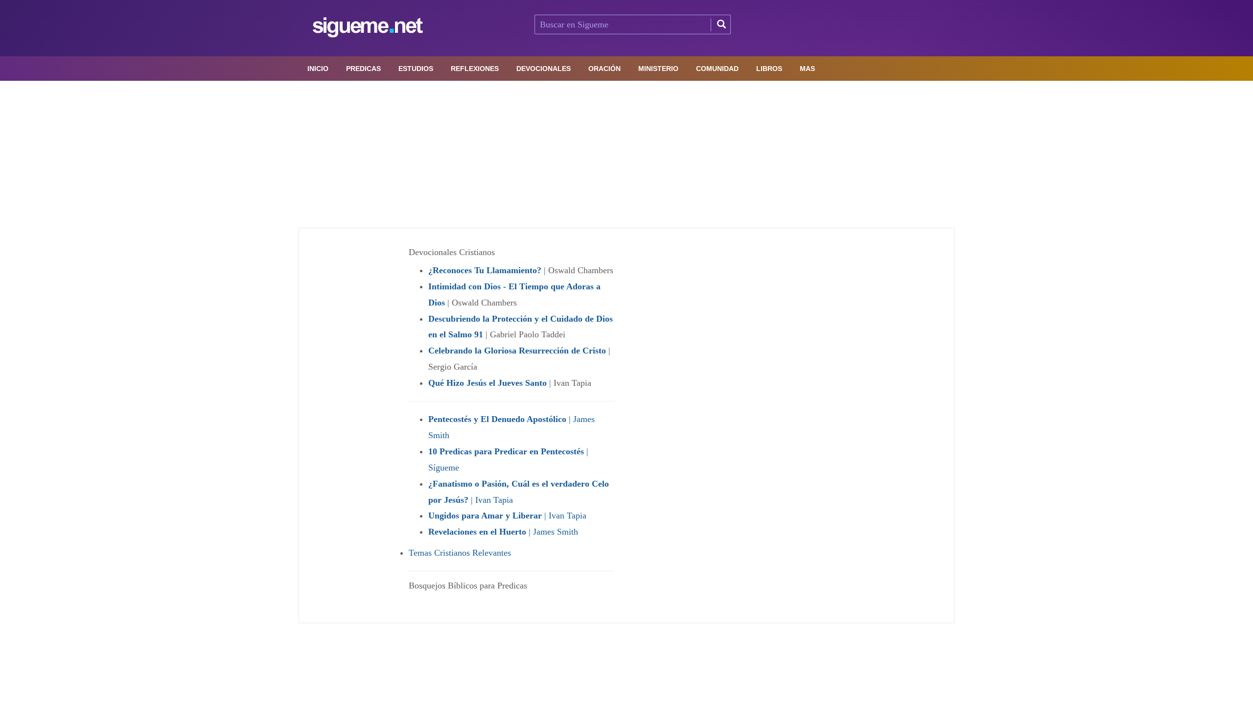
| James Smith (503, 532)
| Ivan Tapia (507, 515)
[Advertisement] (626, 154)
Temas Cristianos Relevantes (460, 553)
